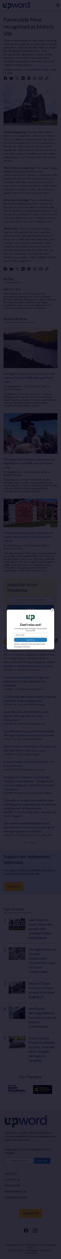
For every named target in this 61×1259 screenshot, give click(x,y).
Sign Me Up (31, 640)
